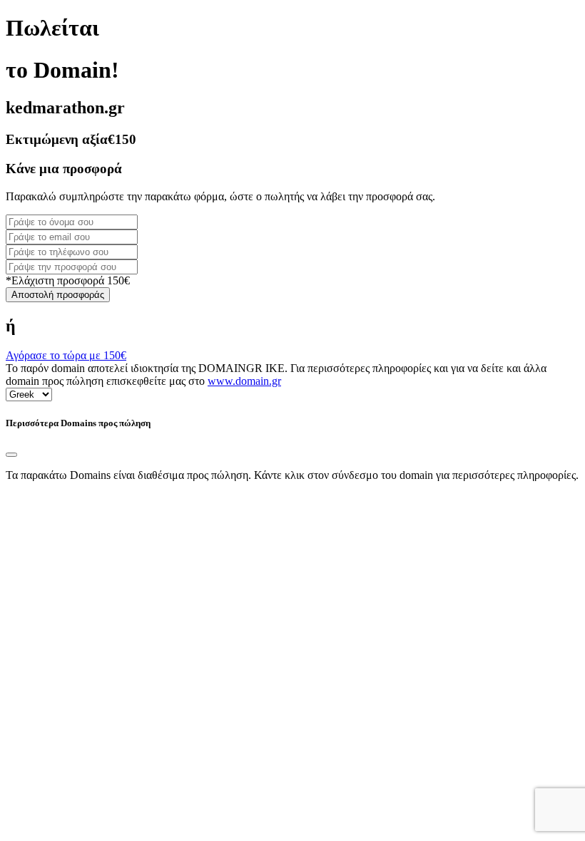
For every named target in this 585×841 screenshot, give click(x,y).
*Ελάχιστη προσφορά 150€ (68, 280)
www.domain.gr (244, 381)
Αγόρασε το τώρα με (66, 355)
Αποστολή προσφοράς (57, 294)
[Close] (11, 455)
